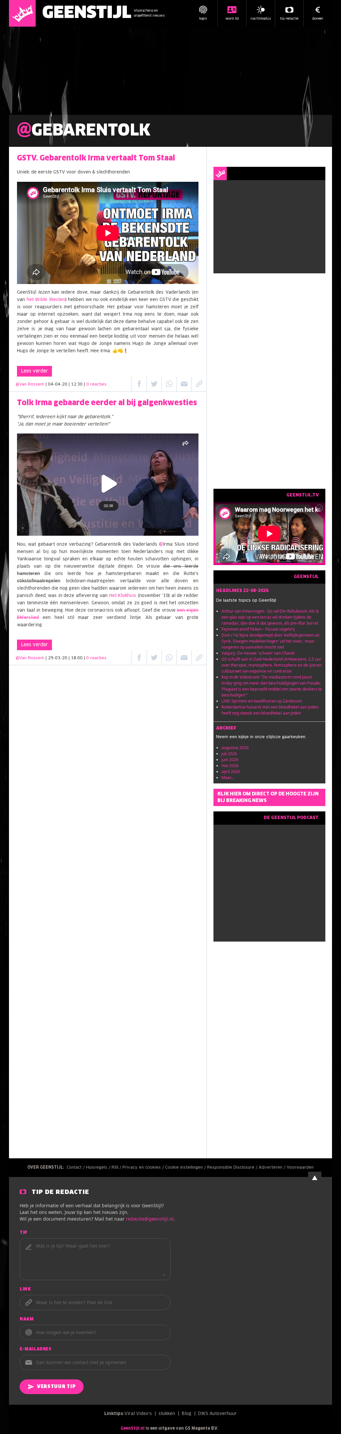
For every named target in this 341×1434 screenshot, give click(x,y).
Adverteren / (273, 1168)
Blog (186, 1414)
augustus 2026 (235, 747)
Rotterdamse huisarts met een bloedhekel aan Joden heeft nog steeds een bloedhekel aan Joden (269, 710)
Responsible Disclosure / (233, 1168)
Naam (27, 1319)
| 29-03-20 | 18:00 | (76, 658)
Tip (24, 1233)
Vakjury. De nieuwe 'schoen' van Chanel (258, 653)
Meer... (227, 777)
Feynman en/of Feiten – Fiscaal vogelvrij (258, 629)
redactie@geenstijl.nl (149, 1219)
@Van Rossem (30, 385)
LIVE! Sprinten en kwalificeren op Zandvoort (261, 701)
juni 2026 (229, 759)
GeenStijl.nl (133, 1429)
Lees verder (34, 371)
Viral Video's (138, 1414)
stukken (167, 1414)
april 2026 (230, 771)
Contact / (76, 1168)
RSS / (117, 1168)
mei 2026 (230, 765)
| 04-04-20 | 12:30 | (76, 385)
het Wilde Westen (46, 300)
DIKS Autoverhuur (217, 1414)
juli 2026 (229, 753)
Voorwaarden (300, 1168)
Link (25, 1289)
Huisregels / (99, 1168)
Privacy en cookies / (144, 1168)
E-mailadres (36, 1349)
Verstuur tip (56, 1386)
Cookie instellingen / (186, 1168)
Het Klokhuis (123, 596)
